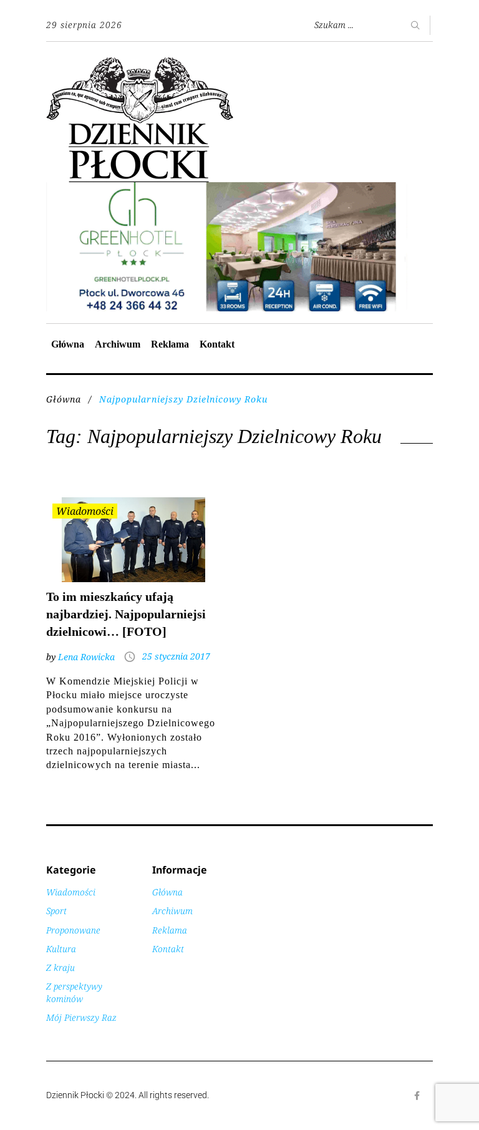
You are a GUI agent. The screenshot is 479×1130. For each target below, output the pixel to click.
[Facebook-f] (417, 1095)
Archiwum (117, 344)
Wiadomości (85, 511)
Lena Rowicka (86, 657)
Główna (67, 344)
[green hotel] (239, 188)
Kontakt (217, 344)
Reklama (170, 344)
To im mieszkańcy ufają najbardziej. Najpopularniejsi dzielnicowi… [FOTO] (126, 614)
